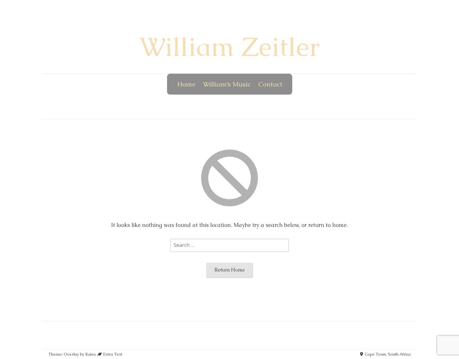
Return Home (230, 270)
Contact (270, 84)
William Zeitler (229, 47)
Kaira (90, 354)
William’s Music (227, 84)
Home (186, 84)
